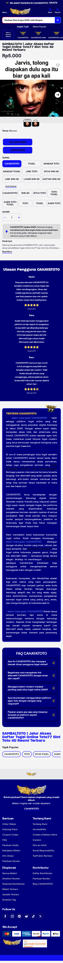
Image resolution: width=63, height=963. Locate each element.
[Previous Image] (5, 95)
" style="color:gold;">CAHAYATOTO (26, 418)
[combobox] (28, 20)
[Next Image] (57, 95)
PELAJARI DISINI (17, 142)
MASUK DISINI (17, 150)
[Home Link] (20, 11)
